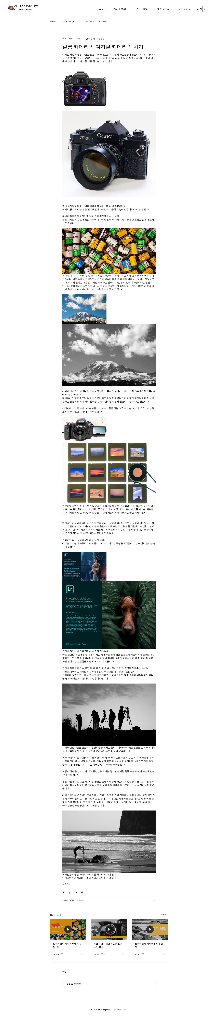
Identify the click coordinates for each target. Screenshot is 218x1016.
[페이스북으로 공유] (63, 892)
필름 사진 (102, 21)
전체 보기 (164, 914)
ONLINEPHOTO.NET (26, 7)
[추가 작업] (154, 38)
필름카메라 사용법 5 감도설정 (149, 945)
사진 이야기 (89, 21)
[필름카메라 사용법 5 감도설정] (150, 929)
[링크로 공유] (82, 892)
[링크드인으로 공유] (76, 892)
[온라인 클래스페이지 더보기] (129, 9)
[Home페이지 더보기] (105, 9)
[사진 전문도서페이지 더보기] (171, 9)
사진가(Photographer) (70, 21)
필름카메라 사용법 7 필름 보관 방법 (67, 945)
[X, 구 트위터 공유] (70, 892)
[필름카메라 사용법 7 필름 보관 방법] (68, 929)
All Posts (53, 21)
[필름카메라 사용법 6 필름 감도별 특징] (109, 929)
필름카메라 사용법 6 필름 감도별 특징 (108, 946)
